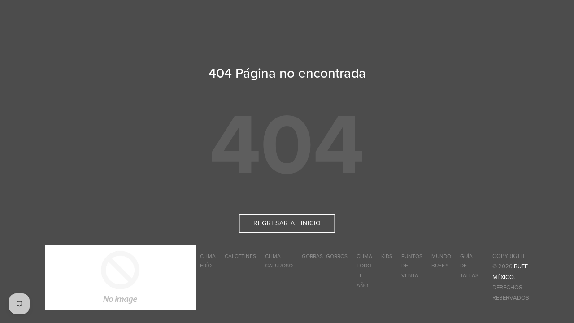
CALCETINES (240, 256)
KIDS (386, 256)
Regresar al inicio (287, 223)
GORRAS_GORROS (325, 256)
